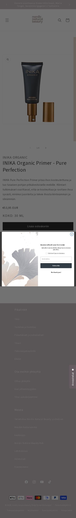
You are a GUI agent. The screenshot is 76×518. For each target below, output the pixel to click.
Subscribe (56, 265)
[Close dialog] (71, 234)
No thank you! (56, 272)
